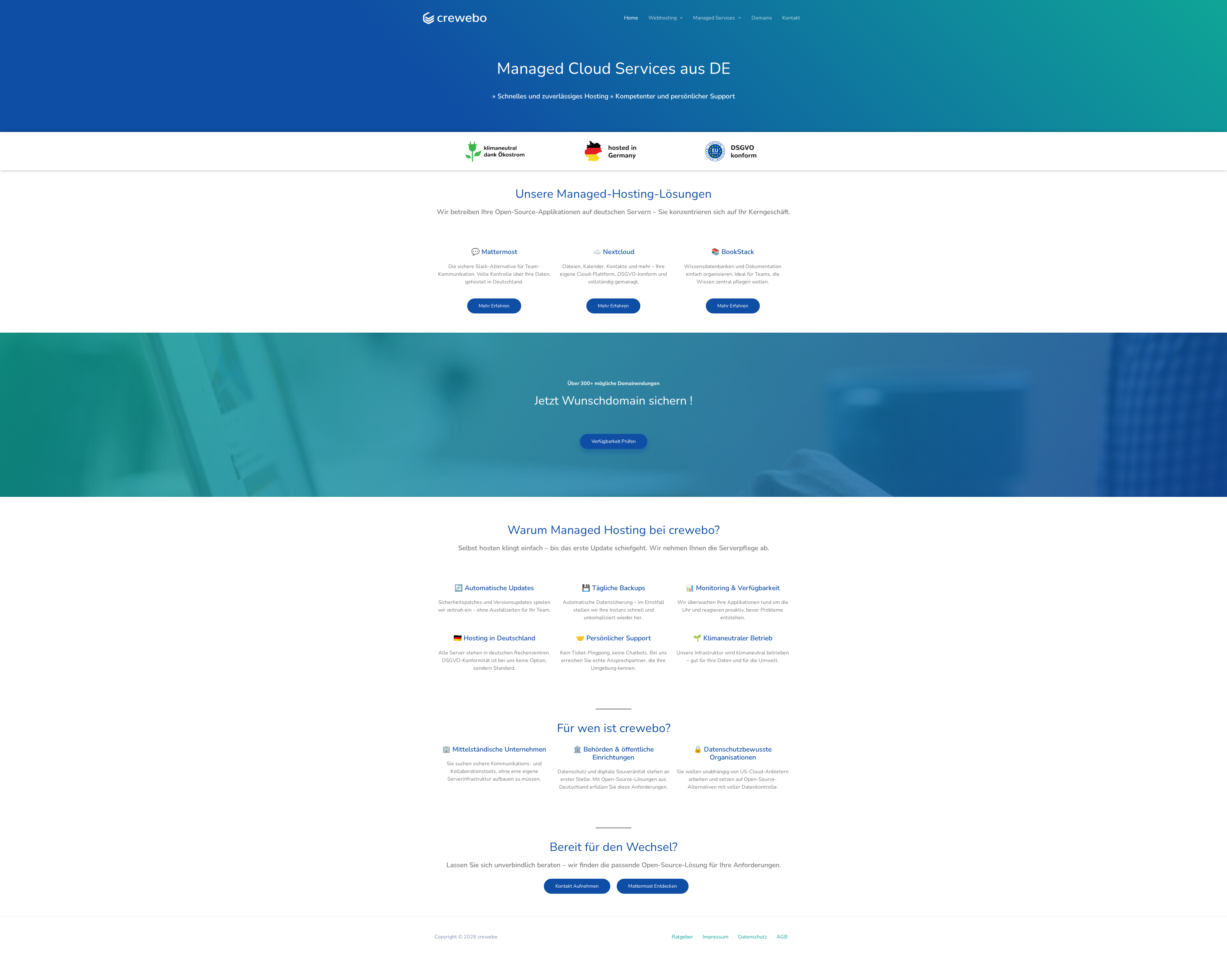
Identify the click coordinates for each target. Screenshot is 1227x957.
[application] (680, 17)
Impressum (716, 936)
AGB (782, 936)
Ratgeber (682, 936)
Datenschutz (752, 936)
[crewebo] (456, 17)
